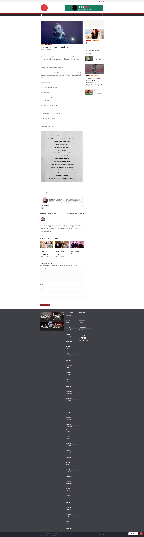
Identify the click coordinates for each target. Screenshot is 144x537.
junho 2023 (68, 405)
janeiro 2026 (68, 332)
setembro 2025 (69, 341)
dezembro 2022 (69, 419)
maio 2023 (68, 407)
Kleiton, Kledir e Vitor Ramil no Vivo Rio (45, 327)
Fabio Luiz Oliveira (82, 317)
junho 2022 (68, 433)
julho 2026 (68, 317)
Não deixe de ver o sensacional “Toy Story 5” (98, 91)
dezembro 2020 (69, 476)
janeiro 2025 (68, 360)
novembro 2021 (69, 450)
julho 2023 (68, 403)
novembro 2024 (69, 365)
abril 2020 (68, 495)
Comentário (43, 268)
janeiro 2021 (68, 474)
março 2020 (68, 497)
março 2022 (68, 440)
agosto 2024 (68, 372)
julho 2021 (68, 459)
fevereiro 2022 (68, 443)
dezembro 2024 (69, 362)
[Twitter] (46, 205)
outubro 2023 (68, 395)
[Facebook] (42, 205)
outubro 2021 (68, 452)
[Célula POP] (41, 15)
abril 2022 (68, 438)
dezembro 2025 (69, 334)
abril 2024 (68, 381)
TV (61, 14)
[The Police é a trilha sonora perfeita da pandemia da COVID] (77, 242)
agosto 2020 (68, 485)
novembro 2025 (69, 336)
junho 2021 (68, 462)
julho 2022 (68, 431)
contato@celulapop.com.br (85, 340)
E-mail (41, 289)
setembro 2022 (69, 426)
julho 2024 (68, 374)
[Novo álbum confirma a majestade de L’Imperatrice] (46, 242)
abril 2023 (68, 410)
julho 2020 (68, 488)
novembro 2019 (69, 507)
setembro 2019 (69, 511)
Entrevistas (74, 14)
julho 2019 (68, 516)
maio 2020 (68, 493)
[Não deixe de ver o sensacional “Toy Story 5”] (89, 92)
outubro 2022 (68, 424)
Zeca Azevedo (81, 332)
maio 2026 (68, 322)
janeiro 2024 (68, 388)
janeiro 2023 (68, 417)
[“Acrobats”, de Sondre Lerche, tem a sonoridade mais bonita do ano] (89, 59)
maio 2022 (68, 436)
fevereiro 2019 (68, 528)
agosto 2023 (68, 400)
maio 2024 (68, 379)
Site (41, 295)
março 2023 (68, 412)
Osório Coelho (82, 324)
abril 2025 (68, 353)
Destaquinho (89, 40)
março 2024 (68, 384)
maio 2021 (68, 464)
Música (50, 14)
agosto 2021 (68, 457)
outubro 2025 (68, 339)
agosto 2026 (68, 315)
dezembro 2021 (69, 448)
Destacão (46, 44)
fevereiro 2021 (68, 471)
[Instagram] (44, 205)
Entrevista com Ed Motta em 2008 (48, 213)
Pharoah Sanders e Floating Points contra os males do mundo (61, 252)
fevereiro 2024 (68, 386)
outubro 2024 (68, 367)
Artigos (43, 44)
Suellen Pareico (82, 329)
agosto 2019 (68, 514)
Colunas (67, 14)
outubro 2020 (68, 481)
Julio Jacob (81, 322)
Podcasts (80, 14)
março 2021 (68, 469)
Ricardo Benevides (82, 327)
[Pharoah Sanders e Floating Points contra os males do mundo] (62, 242)
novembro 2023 (69, 393)
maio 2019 (68, 521)
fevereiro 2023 (68, 414)
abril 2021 (68, 467)
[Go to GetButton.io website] (141, 535)
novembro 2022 (69, 422)
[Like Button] (42, 208)
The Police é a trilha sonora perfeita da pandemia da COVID (76, 251)
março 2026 (68, 327)
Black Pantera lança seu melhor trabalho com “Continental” (57, 326)
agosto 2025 (68, 343)
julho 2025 (68, 346)
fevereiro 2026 (68, 329)
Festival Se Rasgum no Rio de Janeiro (74, 213)
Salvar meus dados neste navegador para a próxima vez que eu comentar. (57, 301)
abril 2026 (68, 324)
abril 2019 (68, 523)
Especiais (45, 14)
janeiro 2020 (68, 502)
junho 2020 (68, 490)
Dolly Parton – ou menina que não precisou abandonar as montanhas (46, 316)
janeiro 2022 (68, 445)
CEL (50, 49)
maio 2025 (68, 350)
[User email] (48, 205)
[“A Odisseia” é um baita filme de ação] (94, 69)
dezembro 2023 (69, 391)
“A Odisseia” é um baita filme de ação (93, 79)
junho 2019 (68, 519)
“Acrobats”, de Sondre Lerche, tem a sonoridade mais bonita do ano (98, 58)
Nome (41, 284)
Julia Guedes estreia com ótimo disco (94, 44)
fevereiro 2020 (68, 500)
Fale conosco (96, 14)
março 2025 (68, 355)
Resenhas (97, 40)
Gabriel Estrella (82, 320)
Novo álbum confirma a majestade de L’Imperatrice (44, 252)
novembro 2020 (69, 478)
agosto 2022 (68, 429)
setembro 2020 (69, 483)
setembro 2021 (69, 455)
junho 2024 (68, 377)
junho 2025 (68, 348)
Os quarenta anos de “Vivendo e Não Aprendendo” (57, 316)
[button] (52, 15)
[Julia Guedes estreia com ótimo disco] (94, 34)
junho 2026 (68, 320)
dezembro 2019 (69, 504)
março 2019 (68, 526)
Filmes (56, 14)
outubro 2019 (68, 509)
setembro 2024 (69, 369)
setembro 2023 (69, 398)
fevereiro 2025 (68, 358)
